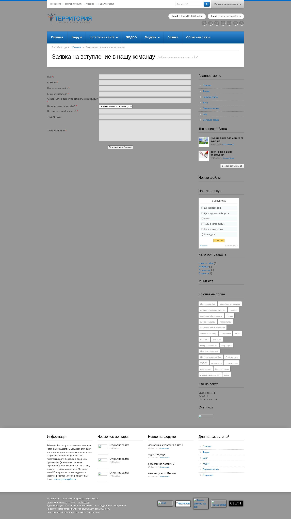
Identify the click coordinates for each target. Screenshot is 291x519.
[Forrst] (241, 23)
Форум (206, 91)
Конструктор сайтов (57, 502)
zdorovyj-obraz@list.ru (65, 479)
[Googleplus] (216, 23)
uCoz (73, 502)
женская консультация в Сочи (165, 445)
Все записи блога (230, 166)
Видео (206, 463)
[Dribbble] (235, 23)
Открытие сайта (208, 345)
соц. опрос (226, 345)
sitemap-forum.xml (73, 4)
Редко (207, 218)
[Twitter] (204, 23)
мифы (237, 333)
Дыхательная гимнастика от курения (227, 139)
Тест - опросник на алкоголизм (221, 153)
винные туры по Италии (162, 473)
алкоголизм (205, 368)
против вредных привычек (212, 309)
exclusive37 (83, 502)
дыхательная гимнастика (212, 327)
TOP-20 (203, 362)
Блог (205, 114)
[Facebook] (210, 23)
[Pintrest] (223, 23)
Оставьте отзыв (211, 120)
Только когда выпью (214, 224)
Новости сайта (210, 97)
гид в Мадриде (156, 454)
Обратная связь (211, 108)
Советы (233, 309)
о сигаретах (232, 362)
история (204, 339)
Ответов (164, 448)
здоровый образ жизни (211, 315)
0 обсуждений (228, 144)
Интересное (205, 270)
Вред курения (232, 357)
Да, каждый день (212, 208)
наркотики (216, 362)
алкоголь (217, 339)
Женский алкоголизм (210, 374)
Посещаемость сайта (210, 357)
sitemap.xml (55, 4)
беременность (222, 368)
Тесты (230, 315)
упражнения (225, 321)
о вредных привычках (230, 304)
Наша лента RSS (106, 4)
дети (226, 374)
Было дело (209, 234)
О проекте (204, 273)
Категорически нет (213, 229)
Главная (76, 47)
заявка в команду (208, 333)
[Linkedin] (229, 23)
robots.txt (90, 4)
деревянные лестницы (161, 463)
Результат (203, 246)
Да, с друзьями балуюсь (216, 213)
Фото (205, 102)
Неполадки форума (209, 351)
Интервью (204, 266)
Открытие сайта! (119, 445)
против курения (207, 321)
